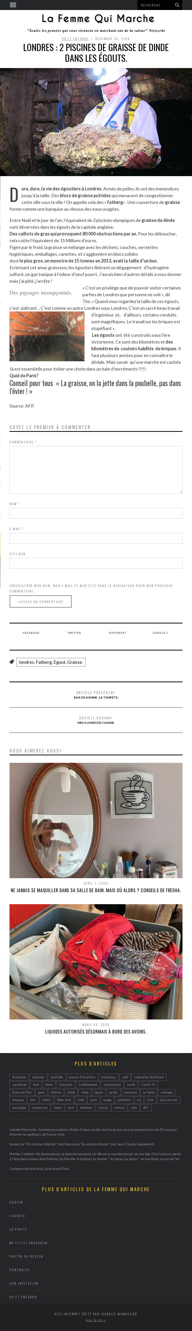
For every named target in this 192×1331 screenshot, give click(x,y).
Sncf (71, 1108)
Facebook (31, 632)
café (125, 1077)
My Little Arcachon (29, 1243)
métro (46, 1100)
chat (36, 1085)
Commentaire (23, 442)
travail (103, 1108)
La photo (18, 1229)
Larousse (130, 1092)
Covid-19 (148, 1085)
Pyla (150, 1100)
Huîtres (56, 1092)
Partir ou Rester (27, 1256)
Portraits (20, 1270)
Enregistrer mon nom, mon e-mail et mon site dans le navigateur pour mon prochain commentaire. (91, 588)
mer (33, 1100)
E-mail (17, 529)
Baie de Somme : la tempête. (96, 694)
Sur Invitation (24, 1283)
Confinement (87, 1085)
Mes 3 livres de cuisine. (96, 720)
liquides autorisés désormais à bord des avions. (95, 1031)
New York (64, 1100)
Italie (84, 1092)
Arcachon (19, 1077)
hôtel (71, 1092)
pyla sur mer (169, 1100)
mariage (166, 1092)
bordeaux (109, 1077)
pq (139, 1100)
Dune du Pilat (22, 1092)
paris (93, 1100)
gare (41, 1092)
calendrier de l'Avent (149, 1077)
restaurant (40, 1108)
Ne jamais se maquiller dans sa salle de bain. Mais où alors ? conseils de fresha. (96, 890)
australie (56, 1077)
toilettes (86, 1108)
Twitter (74, 632)
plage (108, 1100)
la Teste (148, 1092)
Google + (161, 632)
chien (49, 1085)
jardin (113, 1092)
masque (18, 1100)
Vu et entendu (75, 39)
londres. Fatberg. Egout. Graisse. (51, 662)
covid (131, 1085)
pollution (124, 1100)
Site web (18, 554)
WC (146, 1108)
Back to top (94, 1320)
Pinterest (117, 632)
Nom (15, 504)
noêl (81, 1100)
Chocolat (65, 1085)
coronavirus (112, 1085)
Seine (58, 1108)
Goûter (17, 1202)
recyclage (19, 1108)
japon (99, 1092)
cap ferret (19, 1085)
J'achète (17, 1216)
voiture (119, 1108)
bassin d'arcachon (82, 1077)
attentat (38, 1077)
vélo (134, 1108)
